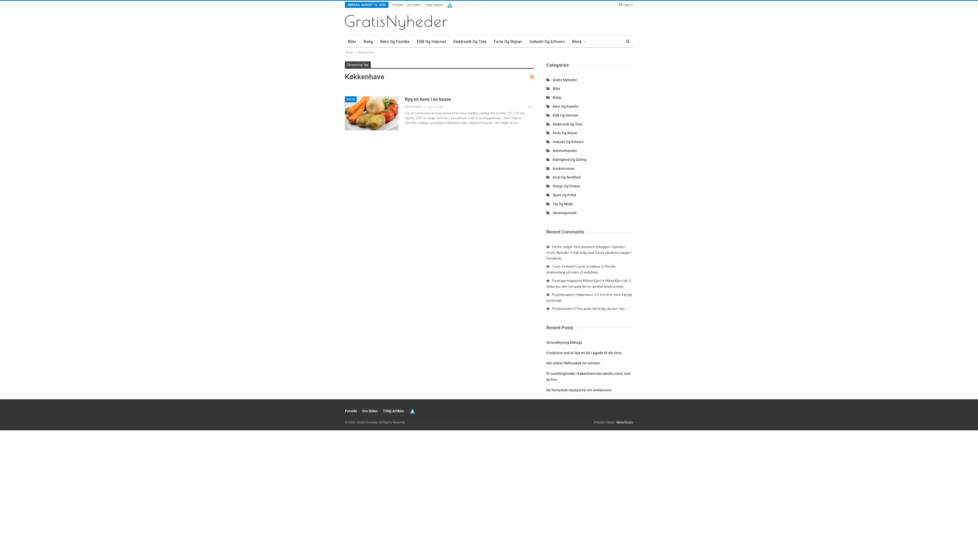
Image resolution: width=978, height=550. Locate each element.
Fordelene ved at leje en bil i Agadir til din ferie (584, 353)
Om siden (414, 5)
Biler (352, 41)
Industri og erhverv (547, 41)
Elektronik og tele (469, 41)
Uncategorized (564, 213)
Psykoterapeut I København (572, 295)
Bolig (368, 41)
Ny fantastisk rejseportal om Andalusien (578, 390)
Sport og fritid (564, 195)
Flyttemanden (562, 309)
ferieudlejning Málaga (564, 342)
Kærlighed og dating (569, 160)
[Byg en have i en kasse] (371, 113)
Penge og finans (566, 186)
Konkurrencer (564, 169)
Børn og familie (395, 41)
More (577, 41)
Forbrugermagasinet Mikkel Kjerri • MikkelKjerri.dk (590, 281)
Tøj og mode (563, 204)
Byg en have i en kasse (428, 99)
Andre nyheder (565, 80)
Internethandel (565, 151)
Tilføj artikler (434, 5)
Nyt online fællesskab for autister (573, 363)
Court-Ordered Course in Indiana (576, 266)
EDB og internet (431, 41)
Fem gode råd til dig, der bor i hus (601, 309)
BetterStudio (624, 422)
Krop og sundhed (567, 177)
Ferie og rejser (508, 41)
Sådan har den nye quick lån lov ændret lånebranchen (584, 286)
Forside (397, 5)
